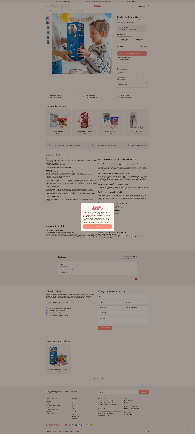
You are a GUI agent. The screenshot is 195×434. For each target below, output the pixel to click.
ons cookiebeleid (105, 222)
